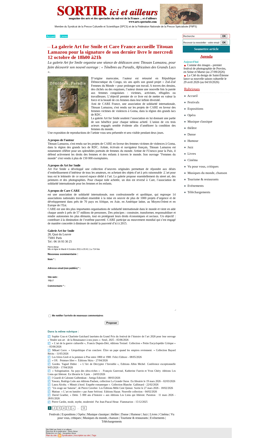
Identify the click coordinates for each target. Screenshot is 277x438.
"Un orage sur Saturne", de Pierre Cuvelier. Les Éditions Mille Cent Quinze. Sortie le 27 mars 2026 (104, 388)
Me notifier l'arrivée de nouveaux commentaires (77, 315)
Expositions (69, 414)
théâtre (115, 414)
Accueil (51, 36)
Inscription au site (82, 435)
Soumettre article (206, 49)
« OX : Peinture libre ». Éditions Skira (72, 360)
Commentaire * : (56, 286)
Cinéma (164, 414)
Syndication (67, 435)
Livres (63, 36)
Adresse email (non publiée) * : (64, 268)
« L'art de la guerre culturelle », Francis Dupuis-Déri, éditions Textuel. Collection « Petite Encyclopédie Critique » (113, 343)
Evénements (157, 417)
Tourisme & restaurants (134, 417)
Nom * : (52, 259)
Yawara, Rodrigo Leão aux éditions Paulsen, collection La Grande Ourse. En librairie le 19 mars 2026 (106, 381)
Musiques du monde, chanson (100, 417)
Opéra (81, 414)
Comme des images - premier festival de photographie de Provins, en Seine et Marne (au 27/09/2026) (205, 68)
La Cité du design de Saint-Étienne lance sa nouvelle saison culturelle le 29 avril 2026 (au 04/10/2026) (206, 79)
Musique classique (98, 414)
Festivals (54, 414)
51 (84, 408)
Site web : (53, 277)
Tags (94, 435)
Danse (125, 414)
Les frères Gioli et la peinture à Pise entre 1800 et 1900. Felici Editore (89, 357)
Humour (136, 414)
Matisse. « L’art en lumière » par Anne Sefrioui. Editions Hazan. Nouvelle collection (96, 391)
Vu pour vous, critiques (203, 166)
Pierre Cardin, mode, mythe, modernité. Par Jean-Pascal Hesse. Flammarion (92, 401)
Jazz (145, 414)
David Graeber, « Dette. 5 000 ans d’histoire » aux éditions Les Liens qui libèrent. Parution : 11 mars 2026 (112, 395)
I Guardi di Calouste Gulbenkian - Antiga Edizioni (78, 377)
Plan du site (51, 435)
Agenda (206, 56)
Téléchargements (112, 421)
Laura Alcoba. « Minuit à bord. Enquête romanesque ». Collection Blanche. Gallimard (97, 384)
